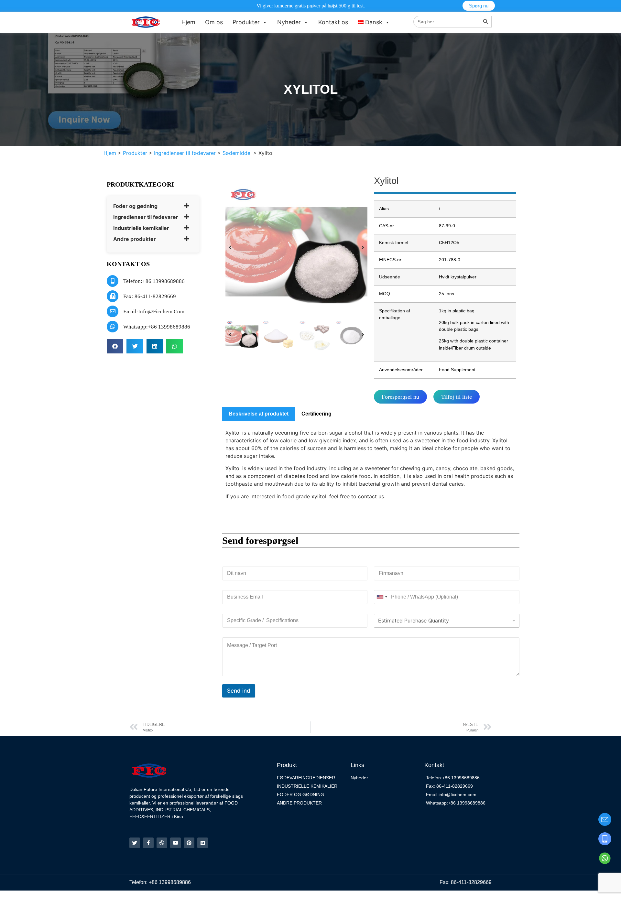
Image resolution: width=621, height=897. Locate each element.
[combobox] (381, 597)
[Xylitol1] (296, 247)
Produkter (246, 22)
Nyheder (289, 22)
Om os (214, 22)
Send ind (238, 690)
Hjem (188, 22)
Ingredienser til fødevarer (145, 217)
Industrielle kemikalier (141, 228)
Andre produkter (134, 239)
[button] (115, 346)
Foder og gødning (135, 206)
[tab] (258, 414)
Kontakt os (333, 22)
